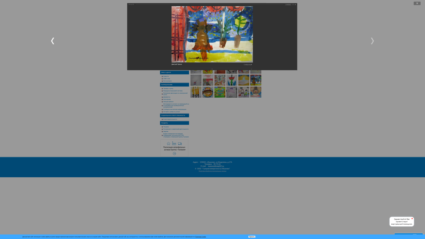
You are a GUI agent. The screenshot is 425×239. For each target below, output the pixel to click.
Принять (252, 237)
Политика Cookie (200, 237)
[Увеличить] (293, 5)
